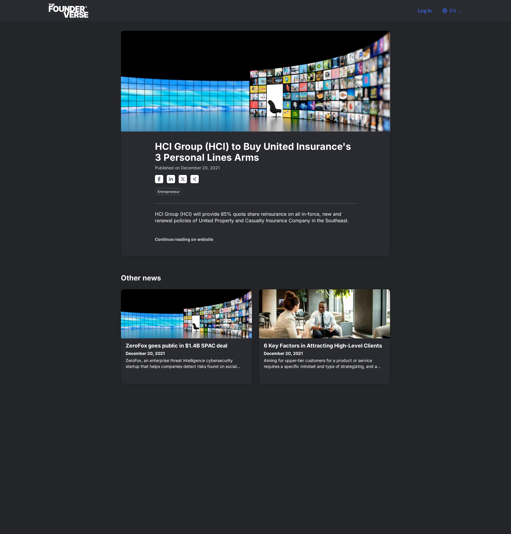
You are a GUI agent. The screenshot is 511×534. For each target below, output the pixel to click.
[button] (449, 10)
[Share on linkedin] (171, 179)
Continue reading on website (184, 239)
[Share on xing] (194, 179)
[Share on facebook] (159, 179)
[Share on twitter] (183, 179)
